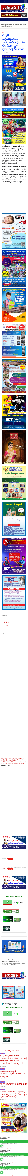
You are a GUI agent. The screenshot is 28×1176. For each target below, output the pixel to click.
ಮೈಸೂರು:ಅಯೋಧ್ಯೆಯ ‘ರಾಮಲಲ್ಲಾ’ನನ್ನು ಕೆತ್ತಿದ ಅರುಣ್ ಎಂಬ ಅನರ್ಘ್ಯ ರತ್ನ (13, 1074)
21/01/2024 (2, 1066)
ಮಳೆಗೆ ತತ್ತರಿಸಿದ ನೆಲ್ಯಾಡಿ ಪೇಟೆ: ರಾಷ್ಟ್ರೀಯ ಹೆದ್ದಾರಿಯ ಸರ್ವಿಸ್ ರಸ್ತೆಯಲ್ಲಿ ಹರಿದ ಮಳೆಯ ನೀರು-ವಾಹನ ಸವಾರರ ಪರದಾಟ (13, 763)
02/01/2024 (2, 1079)
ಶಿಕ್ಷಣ (3, 33)
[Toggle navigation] (3, 19)
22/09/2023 (2, 1087)
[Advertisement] (14, 198)
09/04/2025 (5, 53)
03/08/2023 (2, 1100)
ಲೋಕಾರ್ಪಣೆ (2, 1053)
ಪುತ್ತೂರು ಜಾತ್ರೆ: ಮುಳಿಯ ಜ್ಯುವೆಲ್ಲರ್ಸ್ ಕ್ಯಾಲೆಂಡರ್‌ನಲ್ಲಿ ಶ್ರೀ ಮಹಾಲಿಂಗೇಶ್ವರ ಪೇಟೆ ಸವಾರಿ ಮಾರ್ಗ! (12, 760)
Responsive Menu (25, 1)
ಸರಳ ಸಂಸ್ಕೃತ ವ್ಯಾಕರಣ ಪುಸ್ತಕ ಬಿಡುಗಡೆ (13, 1084)
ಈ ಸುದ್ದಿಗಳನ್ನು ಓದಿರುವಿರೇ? (10, 1051)
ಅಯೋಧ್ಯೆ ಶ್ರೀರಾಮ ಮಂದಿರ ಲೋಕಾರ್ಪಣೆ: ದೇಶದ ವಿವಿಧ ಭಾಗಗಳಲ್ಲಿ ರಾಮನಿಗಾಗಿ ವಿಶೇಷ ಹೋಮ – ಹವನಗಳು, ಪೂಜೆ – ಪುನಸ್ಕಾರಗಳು (13, 1060)
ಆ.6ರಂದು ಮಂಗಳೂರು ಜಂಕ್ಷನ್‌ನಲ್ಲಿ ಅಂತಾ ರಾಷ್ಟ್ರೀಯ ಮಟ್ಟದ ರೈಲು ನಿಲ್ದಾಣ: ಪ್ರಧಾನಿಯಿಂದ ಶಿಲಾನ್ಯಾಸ (13, 1095)
